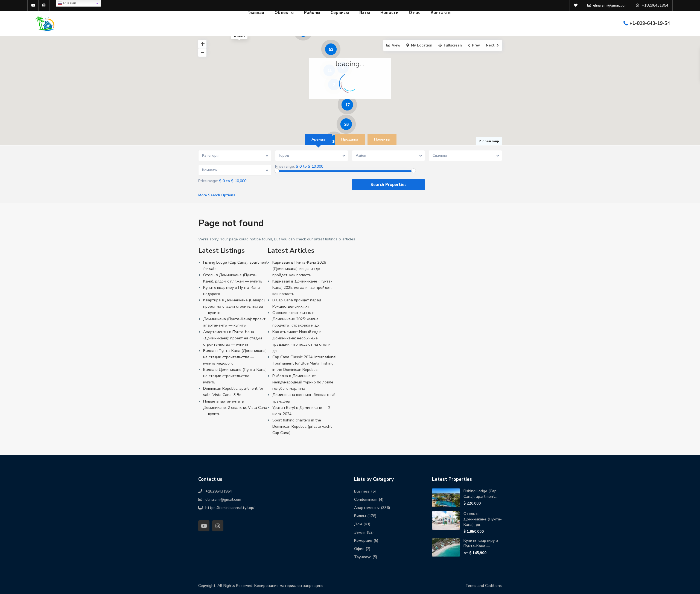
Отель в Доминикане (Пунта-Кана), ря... (482, 519)
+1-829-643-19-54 (649, 23)
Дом (358, 524)
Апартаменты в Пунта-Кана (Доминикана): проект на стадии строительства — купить (232, 338)
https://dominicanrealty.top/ (229, 507)
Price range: (285, 166)
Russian (69, 3)
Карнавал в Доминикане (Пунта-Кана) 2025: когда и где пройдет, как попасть (302, 287)
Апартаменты (367, 507)
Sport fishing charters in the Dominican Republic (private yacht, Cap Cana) (302, 426)
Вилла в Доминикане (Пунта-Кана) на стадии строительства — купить (235, 376)
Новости (389, 12)
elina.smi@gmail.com (223, 499)
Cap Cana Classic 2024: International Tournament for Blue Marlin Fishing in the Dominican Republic (304, 363)
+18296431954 (218, 491)
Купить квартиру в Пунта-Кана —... (480, 543)
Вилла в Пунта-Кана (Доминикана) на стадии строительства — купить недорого (235, 357)
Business (362, 491)
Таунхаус (362, 557)
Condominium (365, 499)
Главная (255, 12)
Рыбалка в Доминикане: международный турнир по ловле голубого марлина (302, 382)
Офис (359, 548)
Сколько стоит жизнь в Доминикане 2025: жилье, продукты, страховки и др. (296, 319)
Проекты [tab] (382, 139)
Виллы (360, 516)
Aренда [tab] (318, 139)
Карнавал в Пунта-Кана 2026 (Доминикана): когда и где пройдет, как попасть (299, 269)
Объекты (284, 12)
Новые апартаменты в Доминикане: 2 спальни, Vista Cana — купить (235, 408)
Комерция (363, 540)
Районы (312, 12)
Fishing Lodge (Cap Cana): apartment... (480, 493)
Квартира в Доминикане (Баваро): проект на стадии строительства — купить (234, 306)
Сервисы (340, 12)
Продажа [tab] (349, 139)
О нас (414, 12)
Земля (359, 532)
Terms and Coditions (483, 585)
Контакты (441, 12)
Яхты (364, 12)
